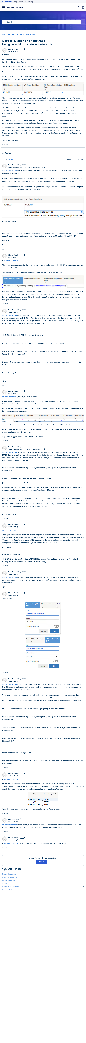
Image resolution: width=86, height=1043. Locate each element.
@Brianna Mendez (9, 170)
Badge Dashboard (8, 880)
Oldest (10, 159)
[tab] (6, 153)
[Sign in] (83, 7)
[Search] (79, 7)
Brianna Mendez (13, 49)
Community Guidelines (10, 890)
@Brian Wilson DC (11, 260)
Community (7, 1)
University (29, 1)
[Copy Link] (17, 52)
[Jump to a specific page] (82, 159)
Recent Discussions (9, 874)
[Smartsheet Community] (14, 7)
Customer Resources (9, 877)
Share (5, 144)
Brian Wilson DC (13, 165)
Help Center (18, 1)
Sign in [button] (41, 862)
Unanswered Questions (43, 887)
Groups (4, 883)
